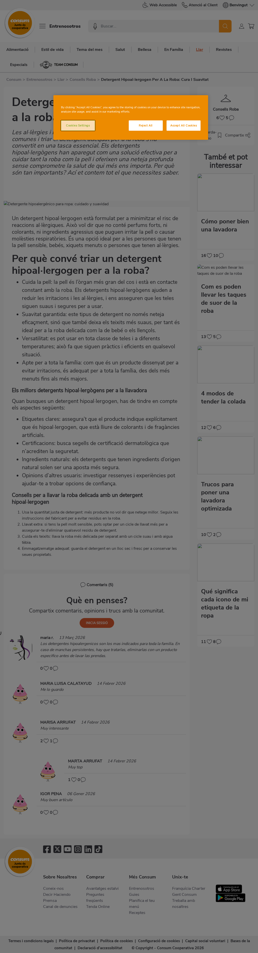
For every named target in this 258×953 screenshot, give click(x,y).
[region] (130, 117)
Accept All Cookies (183, 125)
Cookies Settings (78, 125)
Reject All (146, 125)
